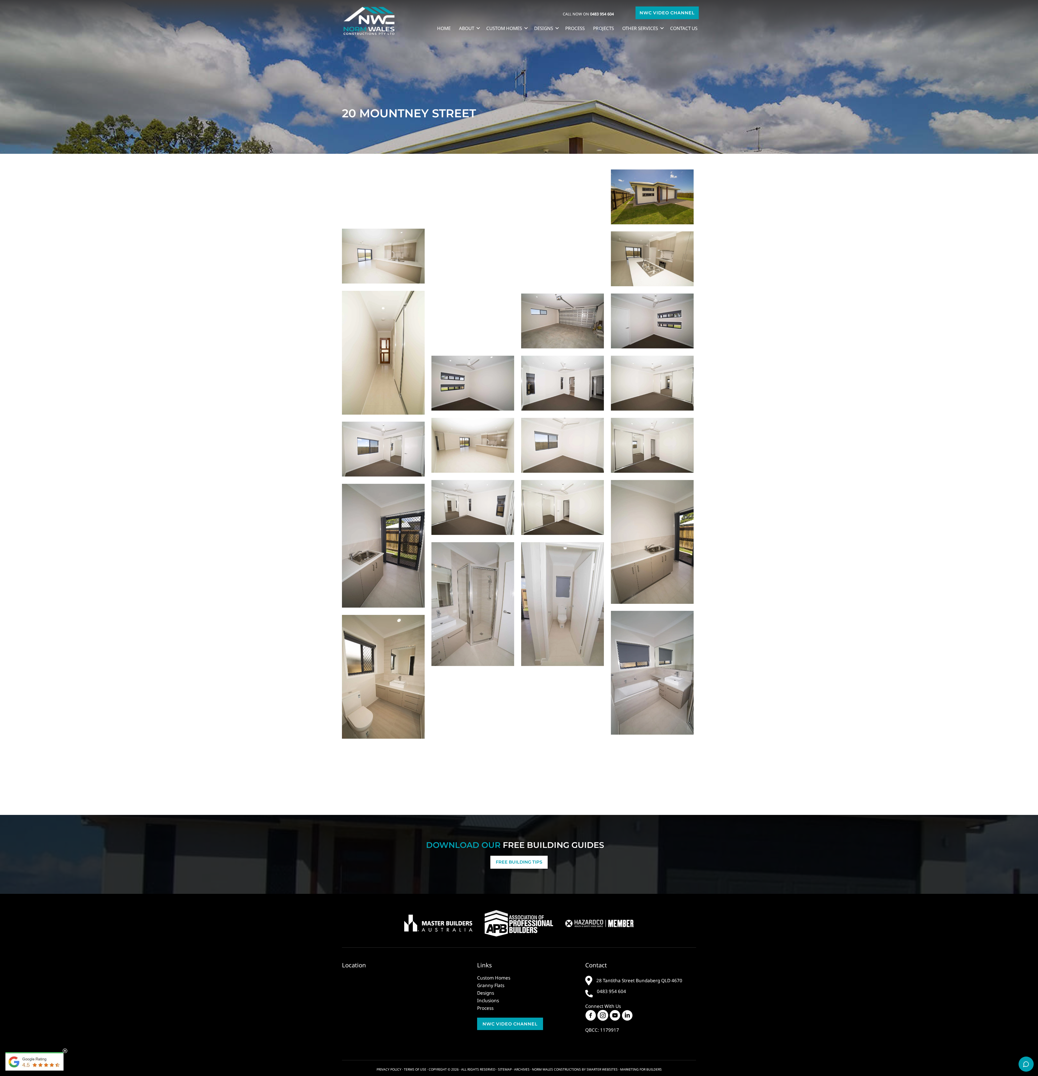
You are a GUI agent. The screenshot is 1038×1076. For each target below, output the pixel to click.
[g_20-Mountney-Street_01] (472, 259)
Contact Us (683, 28)
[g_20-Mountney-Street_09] (562, 383)
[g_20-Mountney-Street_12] (472, 735)
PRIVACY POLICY (389, 1069)
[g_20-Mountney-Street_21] (383, 353)
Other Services (640, 28)
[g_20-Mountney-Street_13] (472, 507)
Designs (543, 28)
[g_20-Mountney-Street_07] (383, 449)
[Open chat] (1026, 1064)
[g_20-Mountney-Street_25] (472, 197)
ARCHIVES (522, 1069)
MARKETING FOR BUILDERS (641, 1069)
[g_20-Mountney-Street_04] (472, 445)
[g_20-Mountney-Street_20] (383, 546)
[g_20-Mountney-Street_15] (652, 259)
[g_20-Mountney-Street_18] (472, 604)
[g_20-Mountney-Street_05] (562, 445)
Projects (603, 28)
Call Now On (588, 13)
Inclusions (488, 1000)
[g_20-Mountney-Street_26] (652, 197)
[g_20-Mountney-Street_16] (562, 321)
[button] (667, 12)
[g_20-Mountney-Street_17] (652, 673)
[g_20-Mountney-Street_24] (383, 195)
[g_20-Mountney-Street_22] (652, 321)
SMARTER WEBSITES (602, 1069)
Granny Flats (490, 985)
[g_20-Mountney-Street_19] (652, 542)
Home (444, 28)
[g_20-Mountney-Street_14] (562, 259)
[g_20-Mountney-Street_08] (562, 507)
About (466, 28)
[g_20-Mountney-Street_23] (472, 383)
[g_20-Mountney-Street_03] (562, 604)
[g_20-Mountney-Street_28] (472, 321)
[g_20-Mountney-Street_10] (652, 383)
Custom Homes (504, 28)
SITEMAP (505, 1069)
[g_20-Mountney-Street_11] (383, 677)
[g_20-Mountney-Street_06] (652, 445)
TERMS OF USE (415, 1069)
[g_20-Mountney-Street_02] (383, 256)
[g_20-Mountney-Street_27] (562, 197)
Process (575, 28)
